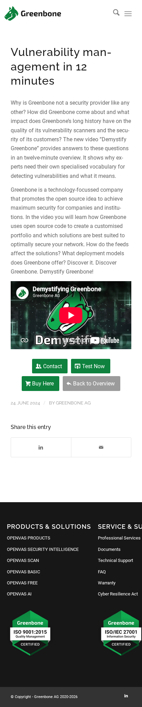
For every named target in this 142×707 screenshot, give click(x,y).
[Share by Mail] (101, 447)
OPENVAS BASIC (23, 571)
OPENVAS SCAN (23, 560)
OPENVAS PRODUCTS (28, 538)
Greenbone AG (73, 402)
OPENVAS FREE (22, 582)
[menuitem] (113, 13)
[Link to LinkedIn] (126, 696)
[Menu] (128, 14)
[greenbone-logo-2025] (32, 13)
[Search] (113, 13)
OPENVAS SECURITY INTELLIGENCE (43, 549)
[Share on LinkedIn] (41, 447)
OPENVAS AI (19, 593)
